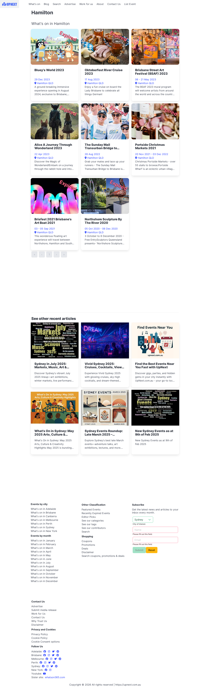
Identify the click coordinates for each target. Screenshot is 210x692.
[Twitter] (54, 651)
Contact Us (114, 4)
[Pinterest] (58, 651)
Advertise (70, 4)
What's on (34, 4)
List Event (130, 4)
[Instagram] (49, 651)
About (100, 4)
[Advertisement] (14, 27)
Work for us (86, 4)
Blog (46, 4)
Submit (139, 550)
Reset (151, 550)
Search (57, 4)
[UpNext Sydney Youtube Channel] (44, 673)
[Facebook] (45, 651)
